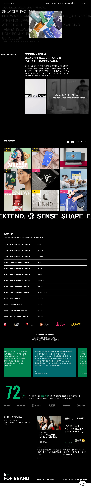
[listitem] (45, 245)
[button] (43, 112)
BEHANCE (50, 479)
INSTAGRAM (41, 479)
